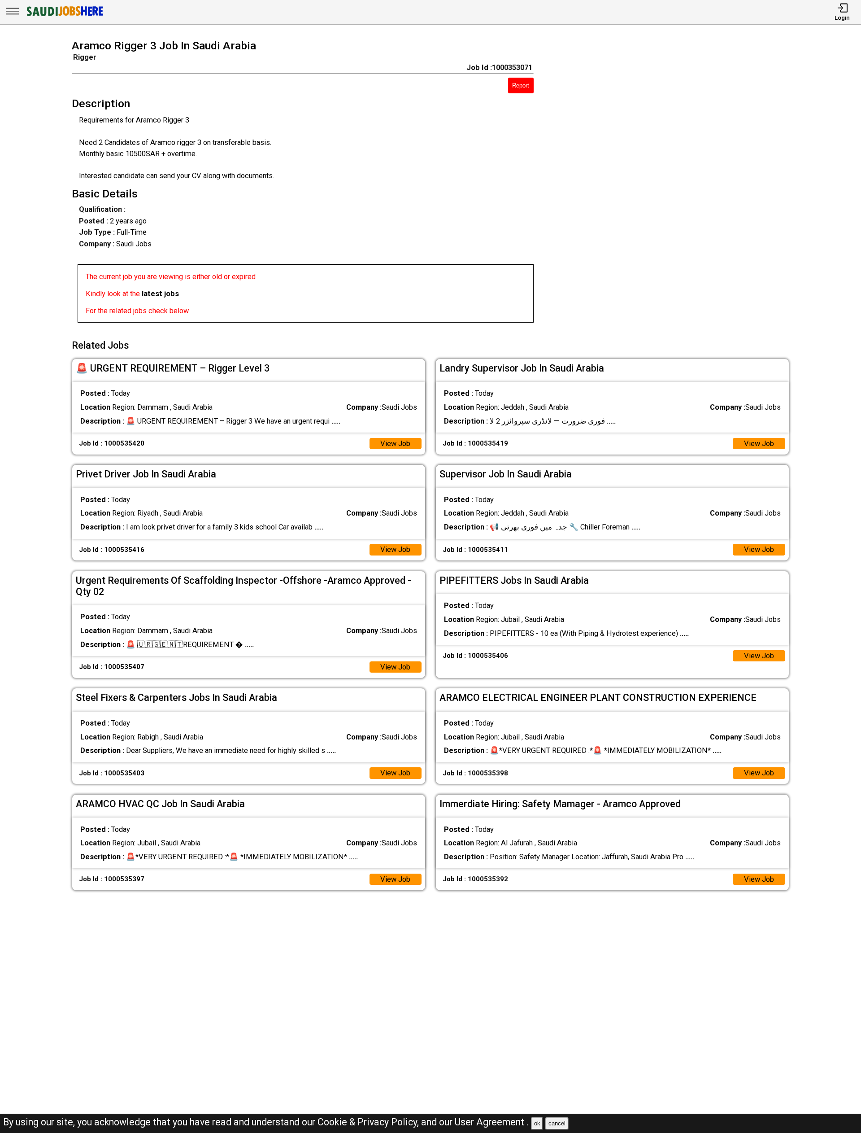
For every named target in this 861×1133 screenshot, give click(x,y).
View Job (395, 443)
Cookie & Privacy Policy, (369, 1122)
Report (520, 85)
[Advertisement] (675, 184)
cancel (556, 1123)
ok (537, 1123)
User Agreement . (492, 1122)
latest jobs (160, 293)
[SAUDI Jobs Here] (64, 15)
